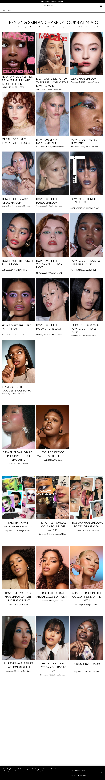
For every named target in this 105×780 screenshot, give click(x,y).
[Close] (101, 772)
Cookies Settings (78, 770)
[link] (52, 19)
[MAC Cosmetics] (50, 5)
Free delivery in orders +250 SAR (52, 1)
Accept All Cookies (78, 775)
